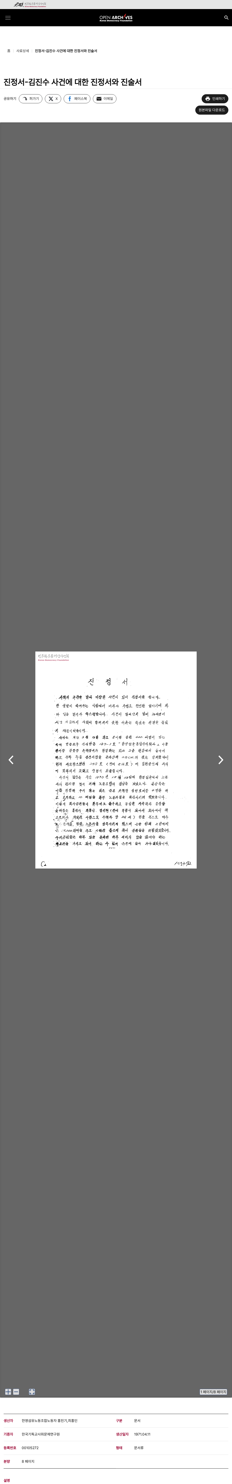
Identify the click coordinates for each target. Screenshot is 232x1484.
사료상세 (22, 51)
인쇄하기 (218, 99)
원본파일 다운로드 (212, 110)
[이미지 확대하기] (8, 1392)
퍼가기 (34, 99)
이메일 (108, 99)
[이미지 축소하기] (16, 1392)
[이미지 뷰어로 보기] (32, 1392)
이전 (11, 760)
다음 (221, 760)
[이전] (10, 760)
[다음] (221, 760)
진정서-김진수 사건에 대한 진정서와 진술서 (66, 51)
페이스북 (80, 99)
